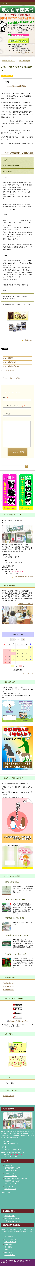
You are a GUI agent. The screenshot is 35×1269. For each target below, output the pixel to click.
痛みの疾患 (8, 1247)
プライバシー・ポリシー (12, 1186)
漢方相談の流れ (9, 1218)
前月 (12, 642)
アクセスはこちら (27, 676)
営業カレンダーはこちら (25, 52)
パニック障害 (9, 373)
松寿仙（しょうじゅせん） (16, 957)
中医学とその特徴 (10, 1176)
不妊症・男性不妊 (10, 1242)
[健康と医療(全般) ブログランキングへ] (17, 1008)
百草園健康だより (8, 992)
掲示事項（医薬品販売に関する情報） (16, 1181)
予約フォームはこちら (26, 606)
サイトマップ (8, 1189)
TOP (9, 61)
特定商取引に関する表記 (15, 921)
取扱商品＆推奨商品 (10, 1178)
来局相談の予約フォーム (12, 1221)
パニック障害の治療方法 (11, 369)
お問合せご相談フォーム (12, 1223)
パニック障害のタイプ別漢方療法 (16, 88)
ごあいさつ (8, 1168)
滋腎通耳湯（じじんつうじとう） (18, 938)
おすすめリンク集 (8, 1098)
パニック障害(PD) (7, 78)
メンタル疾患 (8, 1239)
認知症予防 (8, 1255)
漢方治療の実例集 (8, 989)
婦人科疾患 (8, 1249)
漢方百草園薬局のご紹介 (15, 902)
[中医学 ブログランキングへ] (17, 1012)
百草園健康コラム (8, 986)
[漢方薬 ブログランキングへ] (17, 1016)
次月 (23, 642)
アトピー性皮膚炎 (10, 1244)
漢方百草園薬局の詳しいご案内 (23, 579)
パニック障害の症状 (10, 364)
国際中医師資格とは (13, 885)
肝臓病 (6, 1252)
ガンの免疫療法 (9, 1257)
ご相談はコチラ (29, 343)
